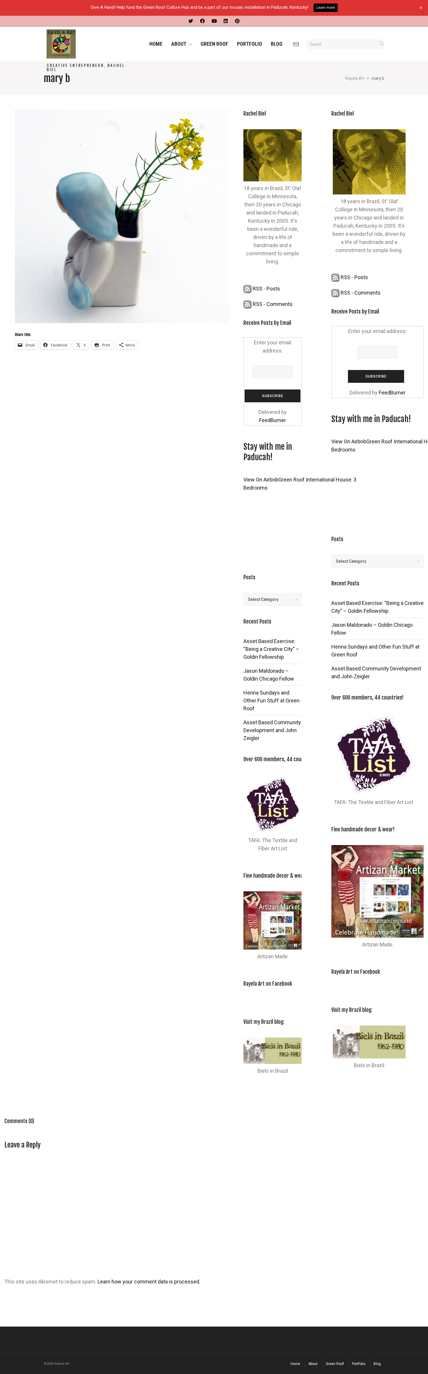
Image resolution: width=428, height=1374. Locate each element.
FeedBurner (272, 420)
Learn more (325, 8)
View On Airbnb (260, 480)
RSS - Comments (272, 304)
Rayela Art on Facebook (267, 983)
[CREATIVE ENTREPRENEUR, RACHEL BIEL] (86, 43)
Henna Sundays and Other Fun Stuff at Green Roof (271, 700)
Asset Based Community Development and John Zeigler (272, 730)
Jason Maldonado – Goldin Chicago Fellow (268, 675)
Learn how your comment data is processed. (149, 1282)
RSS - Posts (266, 289)
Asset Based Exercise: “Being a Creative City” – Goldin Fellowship (271, 649)
